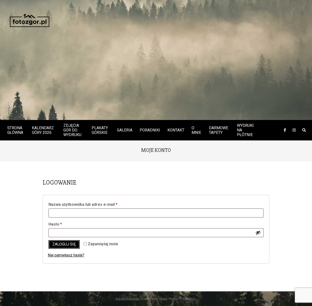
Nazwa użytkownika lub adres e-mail (93, 204)
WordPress (189, 298)
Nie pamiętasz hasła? (66, 255)
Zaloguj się (64, 244)
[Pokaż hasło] (258, 232)
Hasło (65, 224)
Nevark (163, 298)
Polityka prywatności (127, 298)
